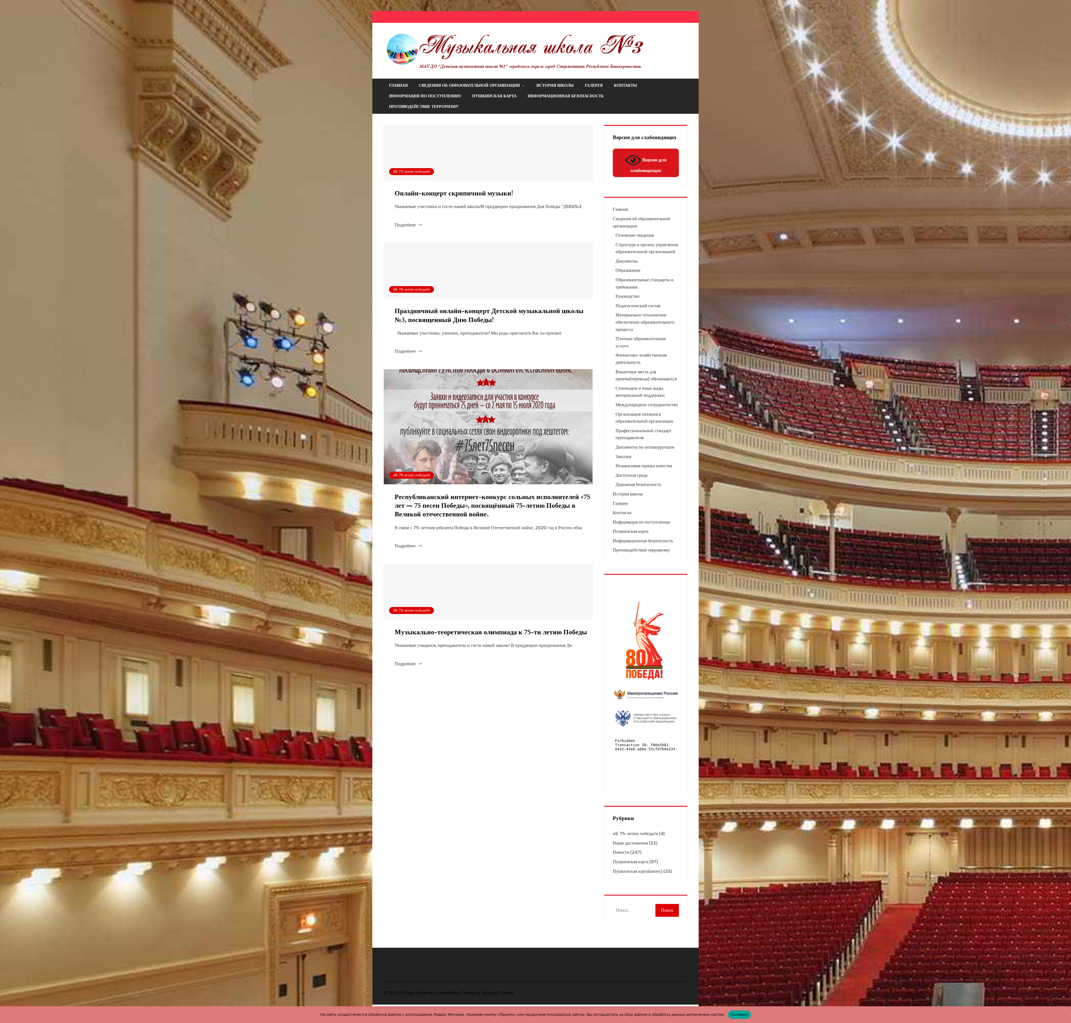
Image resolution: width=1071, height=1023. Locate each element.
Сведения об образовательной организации (469, 85)
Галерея (594, 85)
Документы (627, 261)
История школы (555, 85)
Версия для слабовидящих (648, 165)
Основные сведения (635, 235)
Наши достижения (630, 843)
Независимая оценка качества (644, 466)
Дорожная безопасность (638, 484)
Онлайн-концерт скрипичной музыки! (454, 193)
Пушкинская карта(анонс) (637, 871)
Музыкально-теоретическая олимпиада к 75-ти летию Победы (491, 632)
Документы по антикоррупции (645, 447)
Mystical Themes (497, 993)
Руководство (628, 296)
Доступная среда (631, 475)
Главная (398, 85)
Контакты (625, 85)
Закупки (623, 456)
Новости (621, 852)
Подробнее (405, 225)
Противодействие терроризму (424, 106)
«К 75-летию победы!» (411, 171)
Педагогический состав (638, 306)
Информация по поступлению (425, 96)
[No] (1064, 1014)
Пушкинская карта (494, 96)
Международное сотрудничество (647, 405)
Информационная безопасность (566, 96)
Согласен (739, 1014)
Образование (628, 270)
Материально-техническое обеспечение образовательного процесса (645, 322)
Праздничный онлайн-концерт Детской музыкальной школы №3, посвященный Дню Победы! (489, 315)
